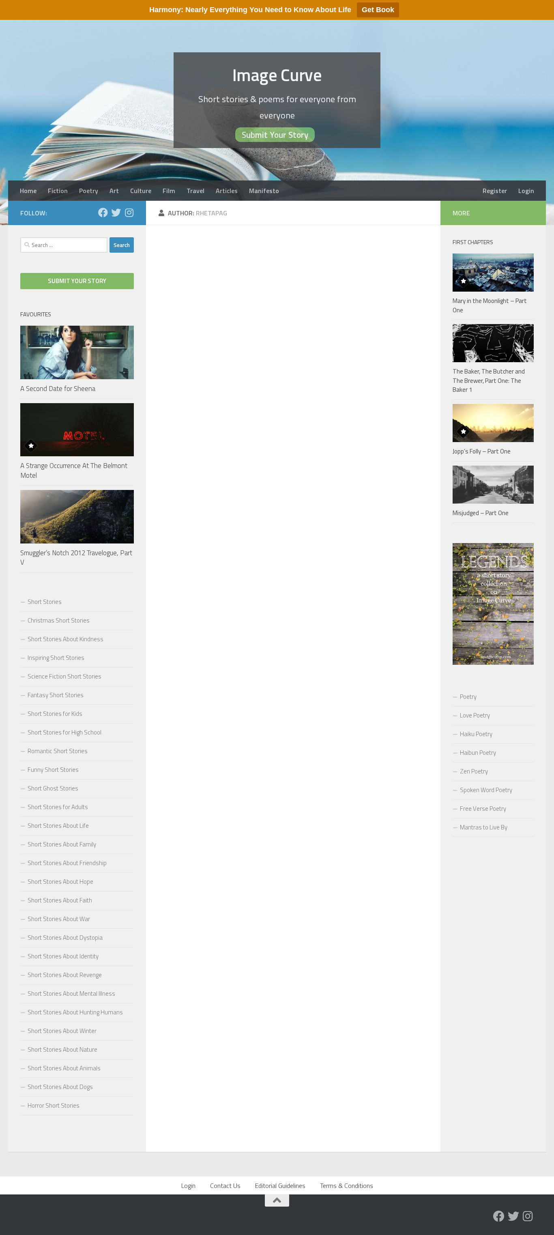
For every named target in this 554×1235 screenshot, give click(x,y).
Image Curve (277, 74)
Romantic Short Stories (58, 751)
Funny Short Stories (53, 769)
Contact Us (225, 1185)
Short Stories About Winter (62, 1030)
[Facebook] (103, 212)
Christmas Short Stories (59, 620)
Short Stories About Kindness (65, 639)
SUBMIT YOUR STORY (77, 281)
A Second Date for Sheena (57, 388)
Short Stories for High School (64, 732)
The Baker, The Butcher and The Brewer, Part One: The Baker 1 (489, 380)
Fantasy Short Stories (56, 695)
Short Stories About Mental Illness (71, 993)
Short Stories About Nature (62, 1049)
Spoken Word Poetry (486, 790)
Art (114, 190)
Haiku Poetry (476, 734)
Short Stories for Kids (55, 713)
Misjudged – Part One (481, 513)
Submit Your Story (275, 134)
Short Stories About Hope (60, 881)
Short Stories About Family (62, 844)
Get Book (378, 10)
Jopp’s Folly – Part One (482, 451)
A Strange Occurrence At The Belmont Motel (73, 470)
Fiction (58, 190)
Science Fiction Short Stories (64, 676)
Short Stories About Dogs (60, 1086)
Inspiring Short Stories (56, 657)
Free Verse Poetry (483, 808)
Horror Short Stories (53, 1105)
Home (28, 190)
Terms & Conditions (346, 1185)
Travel (195, 190)
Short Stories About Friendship (67, 863)
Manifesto (264, 190)
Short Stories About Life (58, 825)
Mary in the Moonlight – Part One (490, 305)
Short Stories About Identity (63, 956)
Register (495, 190)
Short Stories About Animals (64, 1068)
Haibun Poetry (478, 752)
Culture (140, 190)
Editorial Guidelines (280, 1185)
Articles (227, 190)
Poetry (88, 190)
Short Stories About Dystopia (65, 937)
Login (526, 190)
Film (169, 190)
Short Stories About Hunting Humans (75, 1012)
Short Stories (45, 601)
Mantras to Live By (483, 827)
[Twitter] (116, 212)
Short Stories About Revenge (65, 974)
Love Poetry (475, 715)
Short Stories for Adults (58, 807)
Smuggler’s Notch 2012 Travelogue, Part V (76, 558)
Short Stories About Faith (60, 900)
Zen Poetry (474, 771)
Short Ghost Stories (53, 788)
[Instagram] (129, 212)
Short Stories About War (59, 919)
